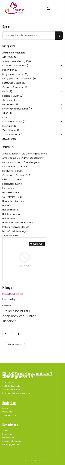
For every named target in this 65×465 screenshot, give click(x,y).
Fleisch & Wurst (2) (12, 95)
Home (5, 408)
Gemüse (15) (9, 100)
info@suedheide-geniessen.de (16, 393)
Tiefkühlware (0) (11, 130)
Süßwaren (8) (10, 126)
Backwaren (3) (10, 69)
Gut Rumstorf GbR (12, 196)
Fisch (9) (7, 91)
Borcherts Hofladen (13, 171)
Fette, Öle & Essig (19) (14, 82)
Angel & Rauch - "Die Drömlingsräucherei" (25, 153)
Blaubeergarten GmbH (14, 166)
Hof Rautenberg (11, 214)
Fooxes (41, 460)
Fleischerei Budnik (12, 183)
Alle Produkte (9, 57)
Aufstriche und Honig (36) (16, 61)
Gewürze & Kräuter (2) (14, 87)
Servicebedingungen (11, 441)
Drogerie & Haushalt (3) (15, 74)
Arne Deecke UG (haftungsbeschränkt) (24, 158)
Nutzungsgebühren (10, 444)
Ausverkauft (11, 138)
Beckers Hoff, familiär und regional (21, 162)
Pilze (4, 117)
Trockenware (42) (12, 134)
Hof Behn (7, 205)
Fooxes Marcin (10, 188)
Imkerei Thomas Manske (15, 227)
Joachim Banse (10, 235)
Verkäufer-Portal (9, 415)
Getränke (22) (10, 104)
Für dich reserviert (15, 52)
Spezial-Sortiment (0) (14, 121)
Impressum (7, 434)
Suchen (5, 430)
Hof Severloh (9, 218)
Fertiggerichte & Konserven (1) (19, 78)
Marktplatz (7, 412)
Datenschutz (8, 437)
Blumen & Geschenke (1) (16, 65)
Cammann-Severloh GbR (16, 175)
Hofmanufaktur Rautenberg (17, 222)
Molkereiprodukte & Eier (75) (18, 108)
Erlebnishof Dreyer (12, 179)
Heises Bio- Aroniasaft (14, 201)
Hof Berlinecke (10, 209)
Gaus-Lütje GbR (11, 192)
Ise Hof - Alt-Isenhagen (15, 231)
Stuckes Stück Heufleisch (12, 293)
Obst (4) (7, 113)
